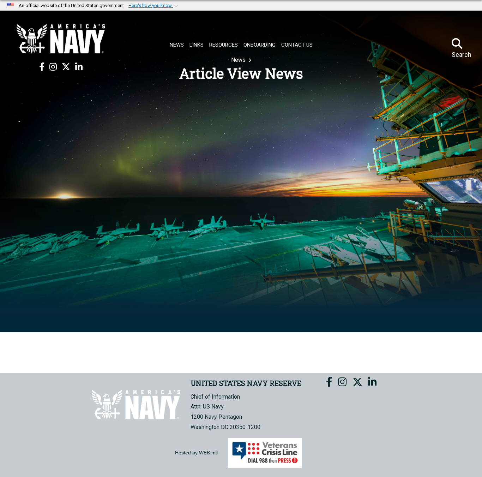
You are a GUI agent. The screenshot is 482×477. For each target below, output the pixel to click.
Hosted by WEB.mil (196, 452)
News (239, 59)
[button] (153, 5)
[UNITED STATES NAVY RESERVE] (61, 39)
